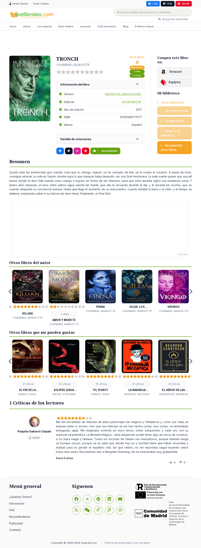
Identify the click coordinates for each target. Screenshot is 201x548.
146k (169, 3)
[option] (27, 295)
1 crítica (64, 314)
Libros (26, 26)
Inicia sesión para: (172, 102)
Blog (125, 26)
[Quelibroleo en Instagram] (77, 151)
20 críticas (174, 383)
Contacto (15, 529)
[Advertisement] (100, 43)
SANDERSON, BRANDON (173, 394)
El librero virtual (144, 26)
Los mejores (44, 26)
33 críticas (137, 383)
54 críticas (64, 383)
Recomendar (109, 150)
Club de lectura (107, 26)
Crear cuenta (41, 3)
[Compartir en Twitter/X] (69, 151)
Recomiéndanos (19, 516)
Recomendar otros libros (171, 147)
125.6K (186, 3)
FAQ (12, 510)
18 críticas (101, 383)
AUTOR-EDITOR (131, 101)
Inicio (13, 26)
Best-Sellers (65, 26)
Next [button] (191, 291)
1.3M (155, 3)
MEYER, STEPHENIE (64, 394)
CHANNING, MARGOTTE (73, 65)
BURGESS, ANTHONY (137, 394)
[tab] (100, 84)
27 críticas (28, 383)
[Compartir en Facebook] (60, 151)
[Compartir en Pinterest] (85, 151)
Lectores (85, 26)
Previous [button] (10, 291)
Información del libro (75, 84)
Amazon (175, 72)
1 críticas (137, 75)
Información (16, 503)
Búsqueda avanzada (175, 19)
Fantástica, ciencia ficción (123, 94)
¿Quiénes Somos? (20, 496)
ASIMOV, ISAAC (27, 394)
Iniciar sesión (20, 3)
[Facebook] (76, 499)
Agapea (174, 82)
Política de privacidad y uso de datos (127, 542)
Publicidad (16, 523)
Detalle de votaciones (75, 139)
